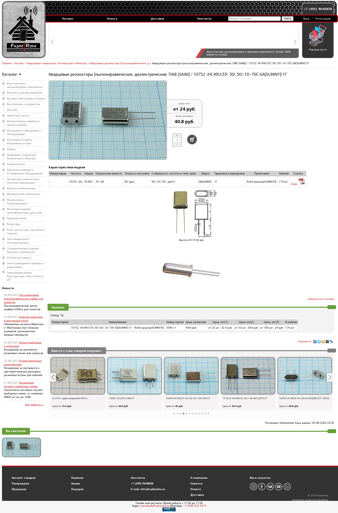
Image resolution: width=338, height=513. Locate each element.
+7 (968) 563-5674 (194, 506)
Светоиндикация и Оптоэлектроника (18, 240)
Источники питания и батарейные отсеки (19, 141)
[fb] (262, 486)
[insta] (253, 486)
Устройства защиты (19, 257)
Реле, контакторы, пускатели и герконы (26, 231)
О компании (198, 477)
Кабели (11, 149)
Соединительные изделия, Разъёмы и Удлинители (23, 250)
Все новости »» (34, 404)
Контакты (204, 18)
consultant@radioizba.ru (154, 506)
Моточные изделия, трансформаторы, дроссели (24, 210)
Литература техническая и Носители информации (23, 181)
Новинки (77, 477)
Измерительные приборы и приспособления (23, 123)
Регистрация (323, 18)
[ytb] (278, 486)
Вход (306, 18)
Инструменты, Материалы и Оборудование (24, 132)
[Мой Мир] (327, 340)
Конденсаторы (16, 164)
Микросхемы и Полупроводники (17, 201)
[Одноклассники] (323, 340)
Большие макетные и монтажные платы (23, 318)
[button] (52, 41)
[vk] (270, 486)
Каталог (68, 18)
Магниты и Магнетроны (21, 188)
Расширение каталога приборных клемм (21, 384)
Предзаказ (19, 489)
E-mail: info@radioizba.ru (148, 489)
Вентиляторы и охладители (23, 104)
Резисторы (13, 224)
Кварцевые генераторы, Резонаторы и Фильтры (22, 156)
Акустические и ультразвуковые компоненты (24, 85)
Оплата (112, 18)
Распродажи (20, 483)
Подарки (77, 489)
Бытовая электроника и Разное (26, 98)
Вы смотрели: (16, 431)
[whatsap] (287, 486)
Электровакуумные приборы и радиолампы (25, 265)
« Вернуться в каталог (320, 299)
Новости (196, 483)
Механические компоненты (23, 194)
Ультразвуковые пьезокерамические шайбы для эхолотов (23, 298)
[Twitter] (319, 340)
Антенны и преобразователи (24, 92)
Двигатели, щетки (18, 115)
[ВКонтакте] (315, 340)
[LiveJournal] (331, 340)
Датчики (12, 110)
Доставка (157, 18)
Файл (294, 184)
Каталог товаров (24, 477)
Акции (75, 483)
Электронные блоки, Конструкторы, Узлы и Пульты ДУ (25, 276)
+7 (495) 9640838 (318, 8)
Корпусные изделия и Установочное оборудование (25, 171)
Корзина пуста (318, 49)
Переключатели (16, 218)
